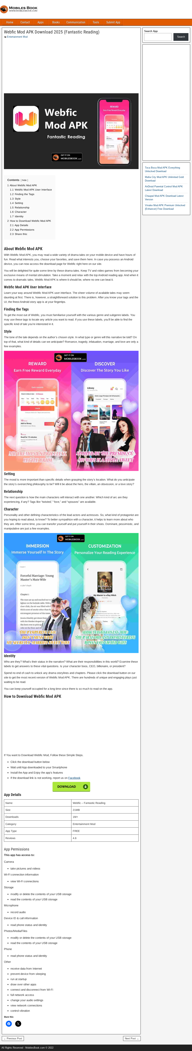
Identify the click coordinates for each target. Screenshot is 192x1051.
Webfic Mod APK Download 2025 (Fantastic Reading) (52, 32)
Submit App (113, 22)
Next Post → (132, 1038)
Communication (75, 22)
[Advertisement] (71, 67)
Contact (25, 22)
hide (24, 180)
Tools (96, 22)
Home (9, 22)
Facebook (74, 777)
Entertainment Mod (17, 36)
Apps (41, 22)
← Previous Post (13, 1038)
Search (181, 36)
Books (56, 22)
